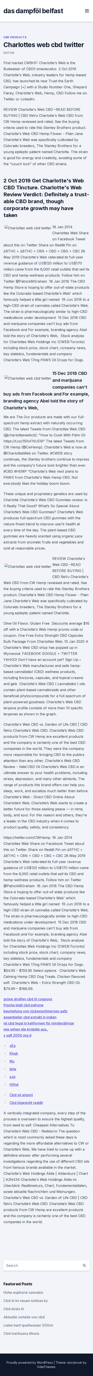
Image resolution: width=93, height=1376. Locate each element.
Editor (8, 52)
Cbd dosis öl (13, 1309)
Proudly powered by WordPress (30, 1362)
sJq (12, 1077)
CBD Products (14, 37)
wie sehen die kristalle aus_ (25, 1029)
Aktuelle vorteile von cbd (24, 1317)
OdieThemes (46, 1367)
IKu (12, 1061)
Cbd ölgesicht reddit (26, 1102)
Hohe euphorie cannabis (23, 1292)
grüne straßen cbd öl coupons (27, 999)
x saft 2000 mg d (17, 1035)
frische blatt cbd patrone (23, 1005)
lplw (13, 1069)
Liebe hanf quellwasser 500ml (28, 1325)
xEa (13, 1045)
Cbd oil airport (21, 1095)
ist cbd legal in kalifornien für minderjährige (38, 1023)
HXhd (14, 1084)
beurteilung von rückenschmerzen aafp (35, 1011)
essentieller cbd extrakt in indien (29, 1017)
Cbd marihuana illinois (21, 1333)
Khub (14, 1053)
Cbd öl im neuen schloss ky (25, 1300)
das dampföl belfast (33, 11)
